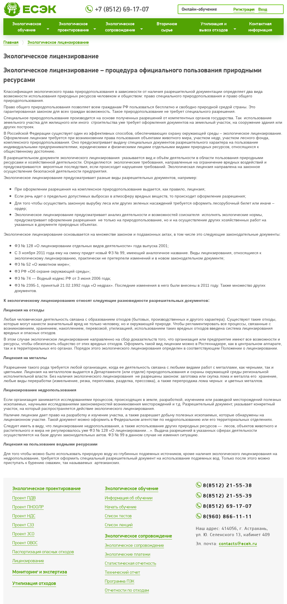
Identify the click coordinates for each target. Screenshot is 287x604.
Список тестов (118, 515)
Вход (262, 9)
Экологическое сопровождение (120, 27)
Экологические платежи (127, 554)
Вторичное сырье (167, 27)
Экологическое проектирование (73, 27)
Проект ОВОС (25, 542)
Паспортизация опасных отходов (43, 551)
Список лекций (119, 524)
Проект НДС (23, 515)
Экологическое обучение (26, 27)
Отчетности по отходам (127, 590)
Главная (10, 42)
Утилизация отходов (34, 583)
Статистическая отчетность (130, 563)
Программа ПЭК (119, 581)
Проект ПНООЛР (28, 506)
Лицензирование (28, 560)
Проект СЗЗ (23, 524)
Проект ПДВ (24, 497)
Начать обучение (120, 506)
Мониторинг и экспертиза (39, 572)
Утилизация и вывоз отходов (213, 27)
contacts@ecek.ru (238, 543)
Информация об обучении (128, 497)
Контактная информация (260, 27)
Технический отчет (122, 572)
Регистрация (243, 9)
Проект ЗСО (23, 533)
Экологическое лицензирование (58, 42)
